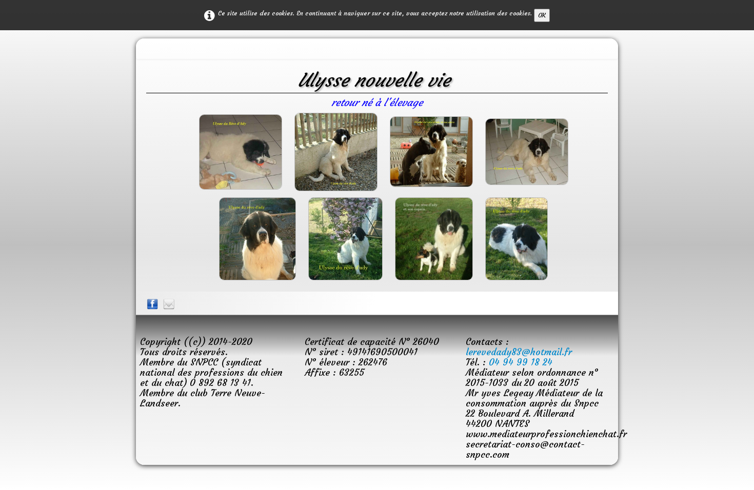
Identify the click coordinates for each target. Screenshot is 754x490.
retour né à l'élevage (377, 102)
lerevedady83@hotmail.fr (519, 352)
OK (542, 15)
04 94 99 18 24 (520, 362)
